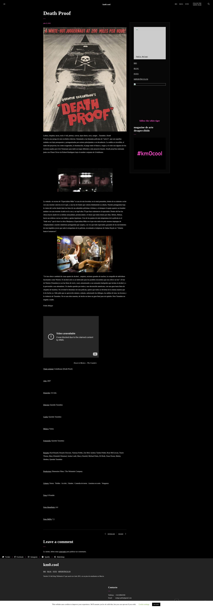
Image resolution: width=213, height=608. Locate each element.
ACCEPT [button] (156, 604)
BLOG (136, 69)
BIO (135, 63)
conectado (62, 552)
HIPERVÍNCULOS (141, 79)
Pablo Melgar (142, 57)
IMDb (49, 519)
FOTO (136, 74)
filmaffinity (51, 507)
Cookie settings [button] (144, 604)
